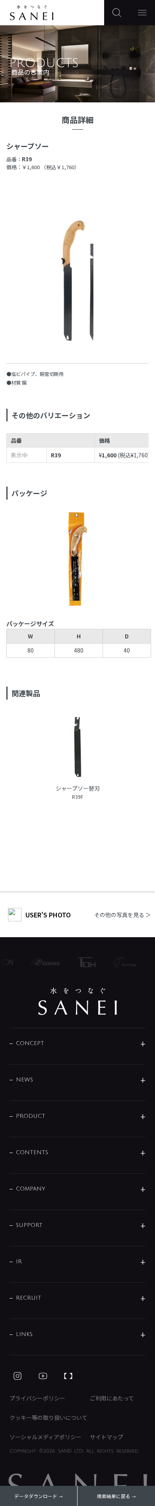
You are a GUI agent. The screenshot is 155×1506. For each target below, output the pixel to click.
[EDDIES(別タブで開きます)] (42, 962)
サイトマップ (106, 1437)
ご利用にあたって (112, 1398)
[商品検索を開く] (117, 12)
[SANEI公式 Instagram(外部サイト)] (17, 1376)
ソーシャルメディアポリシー (45, 1437)
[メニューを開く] (142, 12)
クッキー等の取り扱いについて (48, 1417)
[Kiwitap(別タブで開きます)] (122, 962)
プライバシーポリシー (37, 1398)
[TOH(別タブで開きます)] (84, 962)
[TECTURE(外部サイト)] (68, 1376)
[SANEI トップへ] (77, 1001)
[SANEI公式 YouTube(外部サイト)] (43, 1376)
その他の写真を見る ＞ (122, 915)
